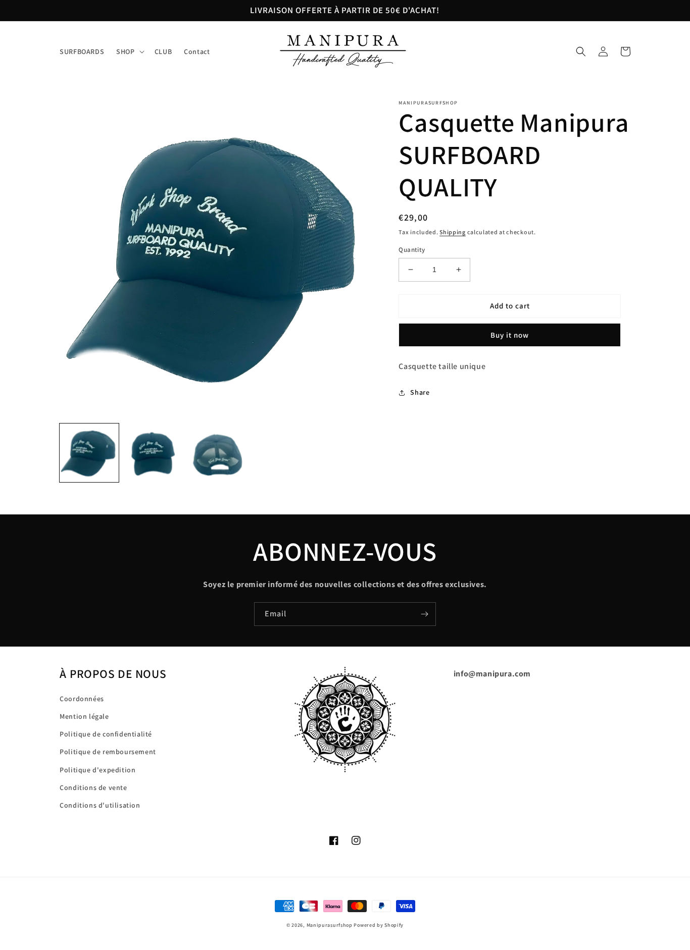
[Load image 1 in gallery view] (89, 453)
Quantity (412, 249)
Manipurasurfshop (330, 925)
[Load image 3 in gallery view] (216, 453)
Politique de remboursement (108, 751)
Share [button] (419, 392)
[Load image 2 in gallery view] (153, 453)
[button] (129, 51)
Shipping (452, 232)
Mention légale (84, 716)
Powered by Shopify (379, 925)
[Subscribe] (424, 614)
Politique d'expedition (97, 769)
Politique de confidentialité (106, 733)
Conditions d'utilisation (100, 805)
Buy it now (509, 335)
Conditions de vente (93, 787)
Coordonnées (82, 698)
